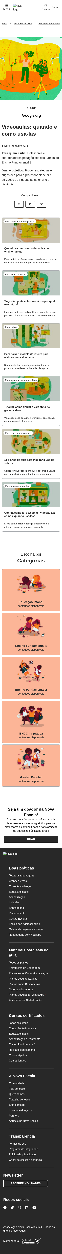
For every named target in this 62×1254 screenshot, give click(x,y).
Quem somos (16, 1094)
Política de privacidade (22, 1154)
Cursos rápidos (18, 1055)
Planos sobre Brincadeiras (24, 984)
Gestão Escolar (18, 918)
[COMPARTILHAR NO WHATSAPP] (19, 204)
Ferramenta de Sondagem (24, 967)
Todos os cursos (18, 1023)
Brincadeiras (16, 907)
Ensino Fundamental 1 (15, 145)
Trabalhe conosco (19, 1099)
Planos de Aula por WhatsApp (27, 994)
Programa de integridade (23, 1149)
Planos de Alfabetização (23, 978)
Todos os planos (18, 962)
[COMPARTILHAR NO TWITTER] (41, 204)
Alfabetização (17, 897)
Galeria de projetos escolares (26, 929)
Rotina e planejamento (22, 1049)
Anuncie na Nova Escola (23, 1121)
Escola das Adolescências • (25, 924)
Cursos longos (17, 1060)
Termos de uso (17, 1143)
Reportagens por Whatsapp (25, 934)
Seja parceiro (17, 1104)
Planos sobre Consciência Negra (28, 973)
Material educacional (21, 989)
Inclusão (14, 902)
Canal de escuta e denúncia (25, 1159)
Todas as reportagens (21, 875)
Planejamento (17, 913)
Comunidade (16, 1083)
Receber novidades (26, 1183)
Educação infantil (19, 891)
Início (4, 23)
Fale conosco (17, 1088)
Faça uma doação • (20, 1110)
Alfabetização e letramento (24, 1039)
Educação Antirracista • (22, 1028)
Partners (14, 1115)
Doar (31, 839)
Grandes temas (18, 881)
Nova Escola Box (23, 23)
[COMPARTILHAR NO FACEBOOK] (30, 204)
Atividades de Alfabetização (25, 1000)
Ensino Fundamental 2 (22, 1044)
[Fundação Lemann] (31, 1241)
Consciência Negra (20, 886)
